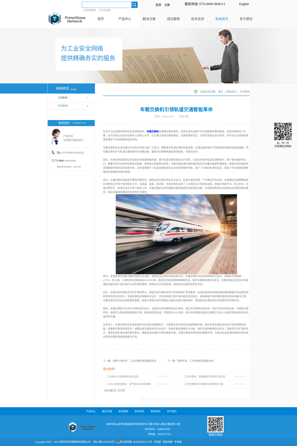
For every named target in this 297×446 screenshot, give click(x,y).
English (244, 4)
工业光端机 (105, 10)
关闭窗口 (110, 390)
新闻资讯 (231, 91)
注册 (167, 4)
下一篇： (190, 361)
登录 (158, 4)
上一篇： (129, 361)
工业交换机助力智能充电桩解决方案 (203, 384)
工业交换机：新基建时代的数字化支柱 (204, 376)
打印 (121, 390)
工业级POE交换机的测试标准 (122, 376)
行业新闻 (245, 91)
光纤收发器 (89, 10)
